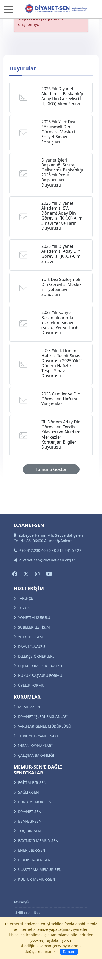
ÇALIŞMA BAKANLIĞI (36, 755)
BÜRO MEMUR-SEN (35, 801)
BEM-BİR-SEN (30, 821)
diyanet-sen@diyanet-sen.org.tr (47, 560)
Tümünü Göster (51, 469)
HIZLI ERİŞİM (29, 588)
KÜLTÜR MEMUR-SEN (36, 879)
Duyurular (22, 68)
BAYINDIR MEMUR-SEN (38, 840)
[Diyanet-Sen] (51, 9)
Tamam (69, 951)
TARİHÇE (25, 598)
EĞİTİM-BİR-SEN (32, 782)
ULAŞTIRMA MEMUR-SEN (40, 869)
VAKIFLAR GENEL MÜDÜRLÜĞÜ (44, 726)
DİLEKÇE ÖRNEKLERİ (36, 656)
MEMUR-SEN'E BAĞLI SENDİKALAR (38, 770)
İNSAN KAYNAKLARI (35, 745)
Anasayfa (22, 901)
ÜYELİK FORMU (31, 685)
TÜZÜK (24, 607)
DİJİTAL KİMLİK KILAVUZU (40, 665)
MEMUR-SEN (29, 706)
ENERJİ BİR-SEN (31, 850)
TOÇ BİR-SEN (29, 830)
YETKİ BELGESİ (30, 636)
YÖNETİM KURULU (34, 617)
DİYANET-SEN (29, 811)
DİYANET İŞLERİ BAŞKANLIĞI (43, 716)
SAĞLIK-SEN (28, 792)
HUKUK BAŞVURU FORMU (40, 675)
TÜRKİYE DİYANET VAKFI (39, 735)
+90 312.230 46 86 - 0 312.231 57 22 (50, 550)
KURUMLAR (27, 697)
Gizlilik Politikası (28, 912)
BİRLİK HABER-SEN (34, 859)
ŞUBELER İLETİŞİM (34, 627)
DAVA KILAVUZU (31, 646)
